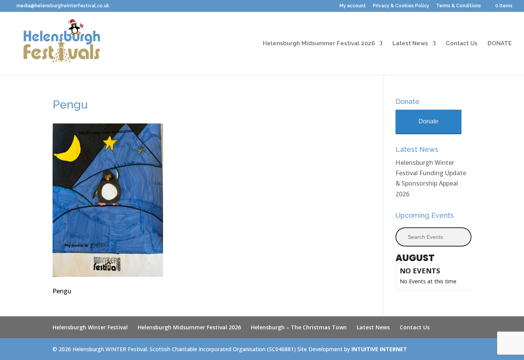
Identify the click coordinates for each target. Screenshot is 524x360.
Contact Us (462, 44)
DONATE (500, 44)
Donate (428, 121)
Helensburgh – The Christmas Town (299, 327)
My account (352, 5)
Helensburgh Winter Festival (90, 327)
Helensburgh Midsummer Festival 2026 (319, 44)
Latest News (410, 44)
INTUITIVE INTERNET (379, 349)
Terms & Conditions (458, 5)
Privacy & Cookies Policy (401, 5)
